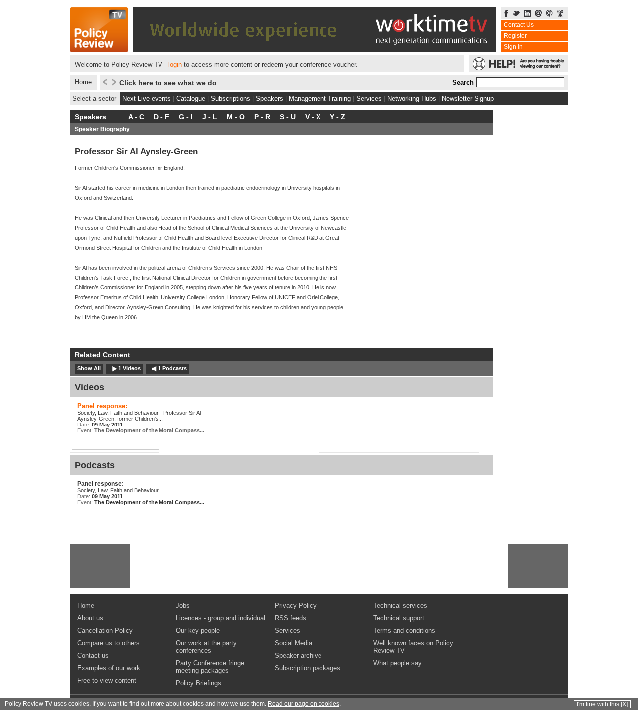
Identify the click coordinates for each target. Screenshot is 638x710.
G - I (186, 117)
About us (90, 618)
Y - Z (337, 117)
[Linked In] (527, 14)
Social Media (293, 643)
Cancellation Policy (105, 630)
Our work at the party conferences (206, 646)
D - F (161, 117)
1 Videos (129, 368)
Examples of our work (108, 668)
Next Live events (146, 98)
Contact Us (519, 24)
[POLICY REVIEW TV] (99, 49)
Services (369, 98)
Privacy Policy (296, 605)
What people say (397, 663)
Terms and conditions (404, 630)
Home (83, 82)
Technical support (398, 618)
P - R (262, 117)
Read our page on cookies (303, 703)
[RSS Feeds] (560, 14)
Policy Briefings (198, 683)
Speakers (269, 98)
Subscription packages (307, 668)
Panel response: (102, 406)
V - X (312, 117)
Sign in (513, 46)
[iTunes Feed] (549, 14)
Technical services (400, 605)
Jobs (183, 605)
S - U (288, 117)
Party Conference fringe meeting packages (210, 666)
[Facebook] (506, 14)
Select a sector (94, 98)
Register (515, 35)
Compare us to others (108, 643)
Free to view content (106, 680)
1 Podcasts (172, 368)
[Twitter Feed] (516, 14)
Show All (89, 368)
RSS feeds (290, 618)
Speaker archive (298, 655)
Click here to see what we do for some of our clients (207, 83)
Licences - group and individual (220, 618)
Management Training (320, 98)
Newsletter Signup (468, 98)
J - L (209, 117)
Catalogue (190, 98)
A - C (136, 117)
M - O (236, 117)
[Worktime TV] (314, 49)
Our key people (198, 630)
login (175, 64)
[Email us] (538, 14)
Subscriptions (230, 98)
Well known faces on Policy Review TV (413, 646)
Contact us (93, 655)
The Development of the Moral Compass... (149, 430)
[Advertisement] (100, 566)
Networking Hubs (411, 98)
